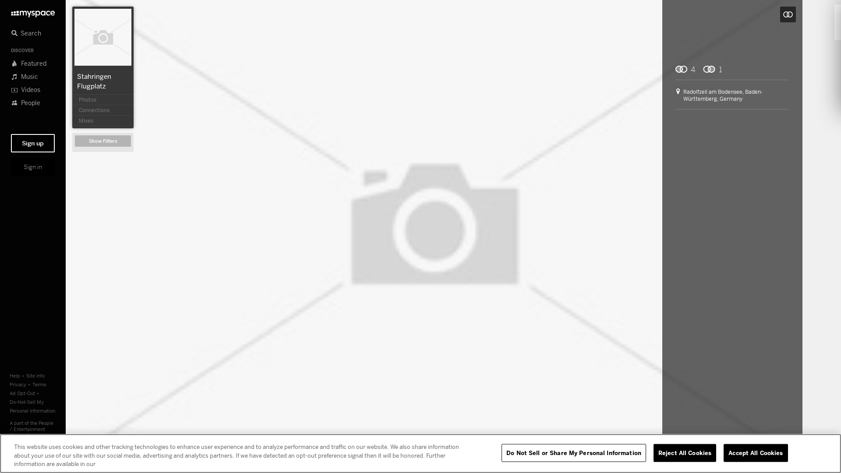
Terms (39, 384)
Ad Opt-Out (22, 393)
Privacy (18, 384)
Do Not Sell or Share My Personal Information (573, 452)
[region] (420, 453)
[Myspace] (33, 11)
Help (15, 375)
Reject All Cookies (684, 452)
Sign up (33, 143)
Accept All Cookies (755, 452)
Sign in (33, 167)
